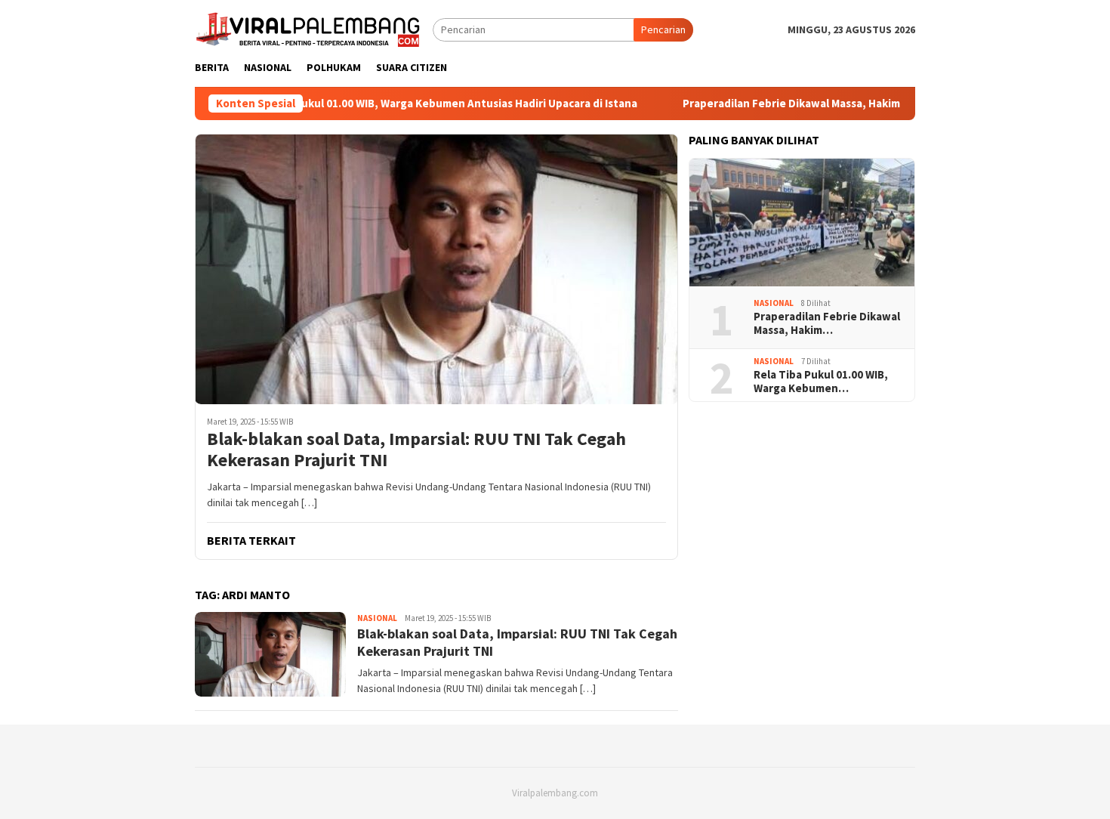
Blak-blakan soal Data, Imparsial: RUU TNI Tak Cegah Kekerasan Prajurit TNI (416, 450)
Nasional (377, 618)
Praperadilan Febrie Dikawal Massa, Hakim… (827, 323)
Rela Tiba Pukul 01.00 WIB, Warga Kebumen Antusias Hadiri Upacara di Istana (420, 103)
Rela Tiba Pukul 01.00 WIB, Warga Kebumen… (821, 381)
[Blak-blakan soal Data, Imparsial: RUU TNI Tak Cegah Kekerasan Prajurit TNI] (436, 269)
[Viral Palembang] (308, 28)
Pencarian (663, 29)
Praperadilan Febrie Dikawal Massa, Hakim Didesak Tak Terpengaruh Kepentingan (874, 103)
